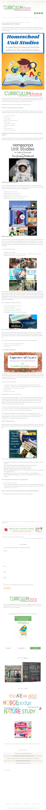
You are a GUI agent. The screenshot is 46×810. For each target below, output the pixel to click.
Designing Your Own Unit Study (10, 130)
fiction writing (24, 410)
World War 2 (17, 410)
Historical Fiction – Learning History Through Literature (30, 253)
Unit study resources (26, 22)
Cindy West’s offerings (10, 391)
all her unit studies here (13, 191)
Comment (5, 550)
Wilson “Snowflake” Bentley (13, 253)
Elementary (4, 22)
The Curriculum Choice (17, 8)
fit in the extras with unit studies (34, 377)
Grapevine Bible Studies (25, 760)
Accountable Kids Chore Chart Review (26, 755)
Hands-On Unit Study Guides (9, 115)
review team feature (38, 521)
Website (5, 577)
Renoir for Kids (7, 346)
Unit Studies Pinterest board (11, 482)
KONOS (5, 126)
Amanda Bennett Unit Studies (9, 123)
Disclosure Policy (18, 803)
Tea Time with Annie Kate (15, 394)
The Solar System (12, 252)
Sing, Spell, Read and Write (26, 753)
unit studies (37, 241)
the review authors (36, 605)
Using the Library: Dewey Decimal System (17, 255)
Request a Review (36, 803)
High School (11, 22)
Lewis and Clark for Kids (8, 128)
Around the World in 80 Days (9, 125)
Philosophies (27, 803)
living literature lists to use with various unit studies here (17, 196)
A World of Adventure (26, 763)
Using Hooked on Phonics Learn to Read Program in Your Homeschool (25, 758)
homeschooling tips (11, 607)
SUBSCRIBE (8, 490)
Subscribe (35, 648)
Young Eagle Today (14, 312)
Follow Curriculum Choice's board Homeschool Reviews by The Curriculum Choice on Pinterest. (23, 743)
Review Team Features (13, 487)
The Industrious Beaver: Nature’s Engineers (12, 310)
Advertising (9, 803)
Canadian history (11, 410)
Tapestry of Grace (7, 122)
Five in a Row (6, 117)
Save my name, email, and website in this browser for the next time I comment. (18, 584)
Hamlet (3, 410)
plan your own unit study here (15, 193)
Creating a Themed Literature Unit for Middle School (14, 343)
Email (4, 571)
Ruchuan (17, 760)
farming (6, 410)
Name (4, 566)
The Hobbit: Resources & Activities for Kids (12, 345)
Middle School (17, 22)
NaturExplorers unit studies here (17, 198)
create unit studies (5, 241)
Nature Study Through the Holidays (11, 120)
